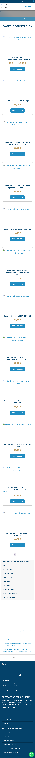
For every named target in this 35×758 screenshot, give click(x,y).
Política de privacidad (10, 736)
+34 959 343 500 (7, 688)
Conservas (7, 581)
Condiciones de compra (10, 744)
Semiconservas (8, 573)
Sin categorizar (9, 597)
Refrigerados (8, 569)
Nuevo (5, 565)
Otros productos (9, 589)
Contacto (6, 723)
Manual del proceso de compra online (14, 748)
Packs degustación (10, 593)
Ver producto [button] (17, 110)
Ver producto (17, 69)
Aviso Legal (7, 732)
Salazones (7, 585)
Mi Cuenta (6, 711)
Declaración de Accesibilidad (11, 752)
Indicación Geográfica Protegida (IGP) (17, 561)
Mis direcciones (8, 719)
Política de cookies (9, 740)
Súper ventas (8, 577)
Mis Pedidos (7, 715)
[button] (31, 754)
